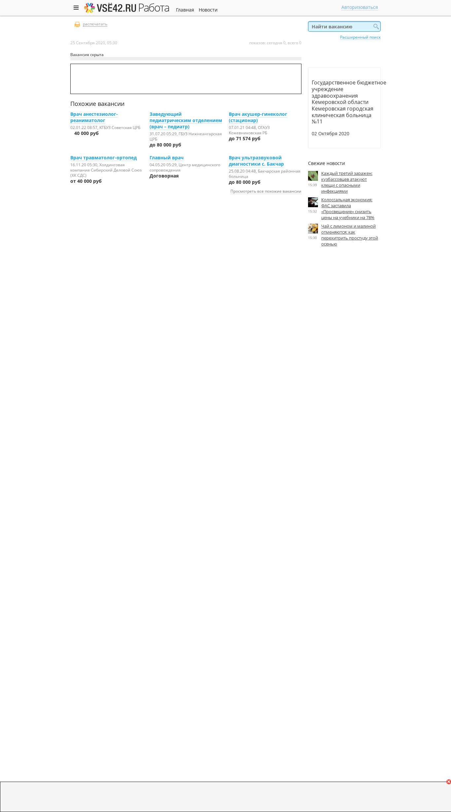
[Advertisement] (344, 312)
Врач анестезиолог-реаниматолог (94, 117)
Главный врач (167, 157)
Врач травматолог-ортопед (103, 157)
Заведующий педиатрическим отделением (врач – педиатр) (186, 120)
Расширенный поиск (360, 37)
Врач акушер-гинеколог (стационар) (258, 117)
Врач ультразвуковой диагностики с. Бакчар (256, 160)
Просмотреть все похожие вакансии (265, 191)
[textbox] (344, 26)
